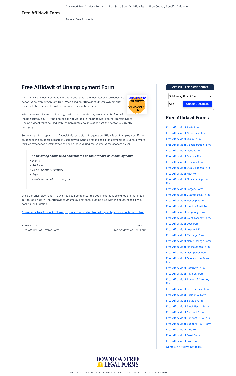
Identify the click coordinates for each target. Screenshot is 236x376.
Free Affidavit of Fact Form (182, 173)
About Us (73, 372)
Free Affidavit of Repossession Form (188, 289)
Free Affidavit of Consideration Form (188, 144)
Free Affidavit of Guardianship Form (188, 194)
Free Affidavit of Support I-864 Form (188, 323)
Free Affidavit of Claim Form (183, 139)
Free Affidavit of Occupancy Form (186, 252)
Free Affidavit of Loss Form (182, 223)
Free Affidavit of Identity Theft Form (188, 206)
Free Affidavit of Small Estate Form (187, 306)
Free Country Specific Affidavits (168, 6)
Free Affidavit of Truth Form (183, 341)
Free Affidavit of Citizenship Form (186, 133)
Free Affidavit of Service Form (184, 300)
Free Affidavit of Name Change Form (188, 241)
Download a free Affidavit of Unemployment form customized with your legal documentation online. (83, 212)
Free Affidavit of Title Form (182, 329)
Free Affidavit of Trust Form (183, 335)
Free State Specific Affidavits (126, 6)
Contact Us (88, 372)
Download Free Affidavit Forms (84, 6)
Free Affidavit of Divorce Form (184, 156)
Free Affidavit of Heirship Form (185, 200)
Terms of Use (123, 372)
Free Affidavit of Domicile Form (185, 162)
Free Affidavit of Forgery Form (184, 189)
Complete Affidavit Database (184, 346)
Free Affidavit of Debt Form (183, 150)
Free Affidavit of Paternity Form (185, 267)
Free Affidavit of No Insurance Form (188, 246)
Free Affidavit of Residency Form (186, 294)
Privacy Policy (105, 372)
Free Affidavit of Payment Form (185, 273)
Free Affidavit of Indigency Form (185, 212)
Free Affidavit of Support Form (185, 312)
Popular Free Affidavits (79, 19)
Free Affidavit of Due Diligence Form (188, 167)
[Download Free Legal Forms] (118, 362)
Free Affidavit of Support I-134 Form (188, 318)
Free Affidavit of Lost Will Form (185, 229)
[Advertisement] (118, 49)
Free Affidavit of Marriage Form (185, 235)
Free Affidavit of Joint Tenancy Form (188, 217)
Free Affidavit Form (41, 12)
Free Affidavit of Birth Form (183, 127)
